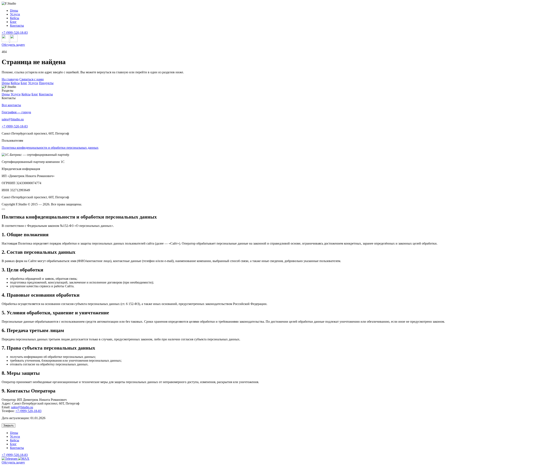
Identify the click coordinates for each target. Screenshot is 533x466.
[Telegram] (10, 458)
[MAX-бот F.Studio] (13, 41)
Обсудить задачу (13, 44)
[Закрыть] (3, 209)
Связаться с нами (31, 79)
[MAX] (23, 458)
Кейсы (15, 83)
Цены (6, 83)
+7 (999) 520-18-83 (15, 32)
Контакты (46, 94)
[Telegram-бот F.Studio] (6, 41)
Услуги (33, 83)
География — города (16, 112)
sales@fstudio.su (13, 119)
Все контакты (11, 105)
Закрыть (8, 425)
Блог (24, 83)
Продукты (46, 83)
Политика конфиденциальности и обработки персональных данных (50, 147)
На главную (10, 79)
